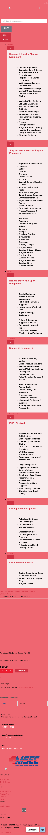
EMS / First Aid (17, 423)
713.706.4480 (7, 738)
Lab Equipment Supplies (22, 508)
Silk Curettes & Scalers (26, 687)
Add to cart (21, 670)
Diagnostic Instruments (21, 348)
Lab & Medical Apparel (21, 562)
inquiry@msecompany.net (12, 748)
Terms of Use (6, 832)
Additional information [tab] (9, 697)
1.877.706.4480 (8, 727)
